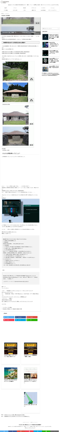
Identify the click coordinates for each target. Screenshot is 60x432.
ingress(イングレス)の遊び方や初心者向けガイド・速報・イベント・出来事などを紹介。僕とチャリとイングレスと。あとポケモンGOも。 (30, 426)
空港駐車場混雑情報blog (52, 75)
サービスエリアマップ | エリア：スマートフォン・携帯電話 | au (13, 296)
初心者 (24, 7)
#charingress (5, 277)
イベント (15, 7)
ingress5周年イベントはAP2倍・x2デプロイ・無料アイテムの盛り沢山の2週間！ (54, 60)
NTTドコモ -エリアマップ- (7, 292)
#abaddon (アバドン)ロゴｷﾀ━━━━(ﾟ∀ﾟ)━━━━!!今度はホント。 (17, 416)
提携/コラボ (34, 10)
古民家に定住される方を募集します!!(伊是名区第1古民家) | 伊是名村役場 (15, 51)
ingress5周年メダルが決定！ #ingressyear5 (54, 67)
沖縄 (21, 308)
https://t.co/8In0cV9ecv (13, 277)
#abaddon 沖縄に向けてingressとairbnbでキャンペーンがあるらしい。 (30, 381)
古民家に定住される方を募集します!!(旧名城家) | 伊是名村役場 (13, 53)
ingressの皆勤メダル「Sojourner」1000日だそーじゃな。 (54, 52)
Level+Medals (43, 10)
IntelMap (3, 197)
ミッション (52, 7)
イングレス (43, 7)
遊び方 (6, 7)
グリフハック (34, 7)
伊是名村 (18, 308)
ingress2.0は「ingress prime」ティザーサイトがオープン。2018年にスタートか (54, 45)
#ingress (27, 275)
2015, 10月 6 (25, 281)
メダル (24, 10)
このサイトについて (26, 422)
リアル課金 (6, 10)
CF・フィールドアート (52, 10)
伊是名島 (14, 308)
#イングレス (32, 275)
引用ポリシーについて (33, 422)
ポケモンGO (15, 10)
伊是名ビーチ (9, 308)
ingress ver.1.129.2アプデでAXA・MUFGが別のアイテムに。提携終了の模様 (54, 36)
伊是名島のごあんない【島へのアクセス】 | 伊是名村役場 (12, 190)
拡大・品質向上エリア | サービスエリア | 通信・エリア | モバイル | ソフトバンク (17, 301)
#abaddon (5, 275)
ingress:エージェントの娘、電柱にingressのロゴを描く (14, 414)
